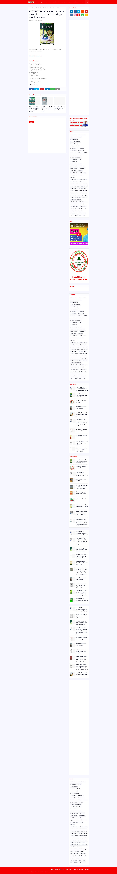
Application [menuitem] (43, 2)
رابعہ (81, 210)
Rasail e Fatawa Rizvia (74, 204)
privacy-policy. (69, 869)
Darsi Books (80, 170)
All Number (81, 155)
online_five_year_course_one (75, 199)
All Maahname (73, 152)
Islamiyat (81, 175)
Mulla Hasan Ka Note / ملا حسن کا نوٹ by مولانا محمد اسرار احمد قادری (81, 585)
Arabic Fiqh (82, 166)
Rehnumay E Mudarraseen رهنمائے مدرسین (81, 436)
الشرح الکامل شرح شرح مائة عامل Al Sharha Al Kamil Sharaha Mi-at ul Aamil (82, 487)
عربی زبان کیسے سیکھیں (81, 498)
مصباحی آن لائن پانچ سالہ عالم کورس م (81, 401)
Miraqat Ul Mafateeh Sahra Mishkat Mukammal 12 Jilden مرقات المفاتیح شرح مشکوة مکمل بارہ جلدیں (81, 659)
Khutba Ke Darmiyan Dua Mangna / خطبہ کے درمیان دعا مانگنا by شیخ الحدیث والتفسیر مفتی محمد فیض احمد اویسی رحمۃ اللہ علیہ (81, 571)
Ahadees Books (73, 134)
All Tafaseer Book (73, 161)
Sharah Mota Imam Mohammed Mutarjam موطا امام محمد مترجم (82, 600)
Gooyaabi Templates (51, 871)
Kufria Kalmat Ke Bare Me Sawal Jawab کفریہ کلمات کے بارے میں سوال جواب (47, 109)
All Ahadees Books (82, 134)
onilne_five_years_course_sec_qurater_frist (78, 190)
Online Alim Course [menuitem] (78, 2)
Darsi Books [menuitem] (56, 2)
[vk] (71, 15)
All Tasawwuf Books (74, 166)
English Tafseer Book (74, 172)
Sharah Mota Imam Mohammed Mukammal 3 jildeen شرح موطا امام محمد (82, 389)
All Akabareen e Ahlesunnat (75, 137)
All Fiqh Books (81, 148)
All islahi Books (81, 150)
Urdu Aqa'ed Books (74, 206)
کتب (71, 215)
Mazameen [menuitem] (63, 2)
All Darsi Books (73, 148)
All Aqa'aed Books (35, 7)
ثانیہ (85, 208)
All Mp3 (85, 152)
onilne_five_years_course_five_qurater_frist (78, 179)
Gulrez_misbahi (83, 172)
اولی (75, 208)
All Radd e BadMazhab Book (75, 157)
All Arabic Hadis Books (74, 146)
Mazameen (72, 177)
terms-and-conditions (78, 869)
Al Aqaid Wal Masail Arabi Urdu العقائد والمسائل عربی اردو (81, 414)
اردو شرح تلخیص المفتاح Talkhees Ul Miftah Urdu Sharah (81, 493)
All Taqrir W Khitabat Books (75, 163)
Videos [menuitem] (49, 2)
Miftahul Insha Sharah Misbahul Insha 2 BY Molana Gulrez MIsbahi (82, 563)
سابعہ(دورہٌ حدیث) (73, 213)
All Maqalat (80, 152)
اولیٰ (79, 208)
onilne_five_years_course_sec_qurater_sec (78, 192)
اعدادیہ (71, 208)
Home (30, 7)
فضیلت (84, 213)
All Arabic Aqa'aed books (75, 141)
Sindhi (82, 204)
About (56, 869)
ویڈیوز (84, 215)
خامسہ (71, 210)
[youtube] (78, 15)
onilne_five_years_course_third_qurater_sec (78, 197)
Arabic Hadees (82, 168)
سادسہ (80, 213)
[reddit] (82, 11)
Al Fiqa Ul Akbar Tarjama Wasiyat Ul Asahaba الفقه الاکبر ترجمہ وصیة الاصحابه (34, 109)
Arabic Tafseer (73, 170)
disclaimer (87, 869)
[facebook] (75, 11)
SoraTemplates (36, 871)
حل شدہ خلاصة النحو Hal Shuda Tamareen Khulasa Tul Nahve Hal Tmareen (81, 395)
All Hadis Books (73, 150)
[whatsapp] (82, 15)
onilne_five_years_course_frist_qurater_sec (78, 188)
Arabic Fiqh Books (73, 168)
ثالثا (82, 208)
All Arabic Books (73, 143)
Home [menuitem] (37, 2)
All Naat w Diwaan (73, 155)
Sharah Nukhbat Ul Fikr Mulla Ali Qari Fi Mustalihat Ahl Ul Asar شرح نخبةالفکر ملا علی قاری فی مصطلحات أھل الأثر (81, 422)
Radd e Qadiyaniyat (83, 201)
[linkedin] (71, 11)
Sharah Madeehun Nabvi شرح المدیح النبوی (81, 407)
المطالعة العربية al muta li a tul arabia (81, 480)
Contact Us (61, 869)
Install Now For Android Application (78, 278)
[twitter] (78, 11)
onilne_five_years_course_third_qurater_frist (78, 195)
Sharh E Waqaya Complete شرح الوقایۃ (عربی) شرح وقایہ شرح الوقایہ (81, 450)
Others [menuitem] (70, 2)
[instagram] (75, 15)
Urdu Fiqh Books (83, 206)
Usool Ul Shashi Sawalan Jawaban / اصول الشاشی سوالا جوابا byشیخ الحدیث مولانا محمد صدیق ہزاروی (82, 667)
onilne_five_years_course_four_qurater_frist (78, 184)
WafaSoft (32, 20)
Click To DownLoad (33, 60)
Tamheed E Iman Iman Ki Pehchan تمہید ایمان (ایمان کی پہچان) (59, 108)
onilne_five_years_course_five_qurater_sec (78, 181)
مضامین (80, 215)
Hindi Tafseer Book (74, 175)
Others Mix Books (73, 201)
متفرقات (75, 215)
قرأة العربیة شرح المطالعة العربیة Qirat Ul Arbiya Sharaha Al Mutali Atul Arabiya (81, 514)
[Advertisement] (79, 67)
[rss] (86, 15)
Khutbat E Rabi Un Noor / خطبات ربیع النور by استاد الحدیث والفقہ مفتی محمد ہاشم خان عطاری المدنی (81, 593)
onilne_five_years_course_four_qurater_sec (78, 186)
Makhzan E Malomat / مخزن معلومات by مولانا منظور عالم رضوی (82, 443)
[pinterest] (86, 11)
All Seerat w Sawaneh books (75, 159)
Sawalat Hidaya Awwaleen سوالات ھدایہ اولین (81, 430)
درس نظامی (77, 210)
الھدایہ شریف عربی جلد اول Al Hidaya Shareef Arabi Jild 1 (82, 506)
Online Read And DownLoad (35, 56)
